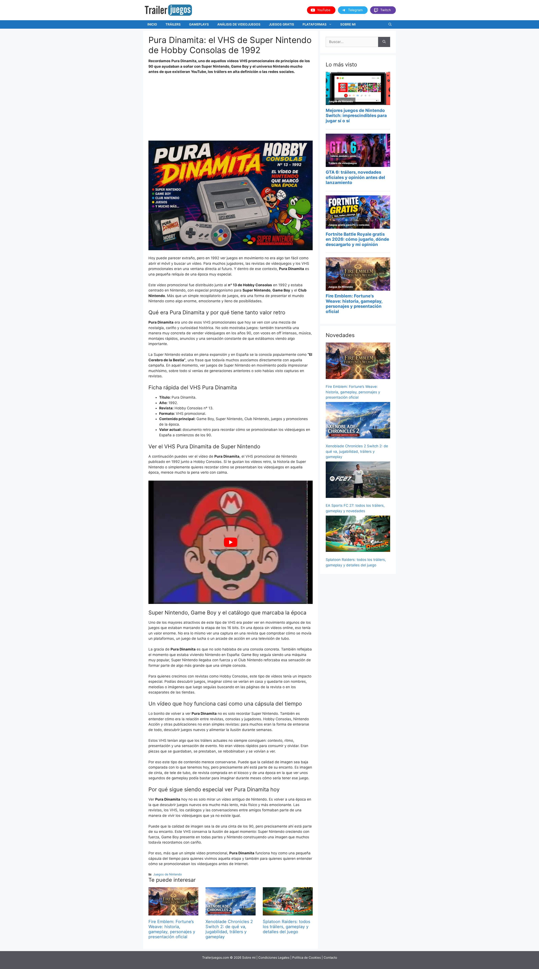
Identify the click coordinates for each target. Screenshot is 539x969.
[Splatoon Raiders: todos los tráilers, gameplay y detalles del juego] (288, 913)
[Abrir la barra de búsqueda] (390, 24)
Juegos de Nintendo (167, 874)
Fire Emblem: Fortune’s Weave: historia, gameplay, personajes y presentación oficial (171, 929)
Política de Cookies (306, 958)
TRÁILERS (173, 24)
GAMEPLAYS (199, 24)
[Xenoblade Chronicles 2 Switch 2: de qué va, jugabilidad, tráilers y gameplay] (230, 913)
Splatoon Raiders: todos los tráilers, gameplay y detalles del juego (286, 926)
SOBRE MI (348, 24)
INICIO (152, 24)
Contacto (330, 958)
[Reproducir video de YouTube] (230, 542)
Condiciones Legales (274, 958)
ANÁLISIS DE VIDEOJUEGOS (238, 24)
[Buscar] (384, 42)
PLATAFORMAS (315, 24)
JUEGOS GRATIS (281, 24)
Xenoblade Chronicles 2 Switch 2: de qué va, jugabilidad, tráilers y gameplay (229, 929)
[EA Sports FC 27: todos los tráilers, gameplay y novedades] (358, 480)
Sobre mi (249, 958)
